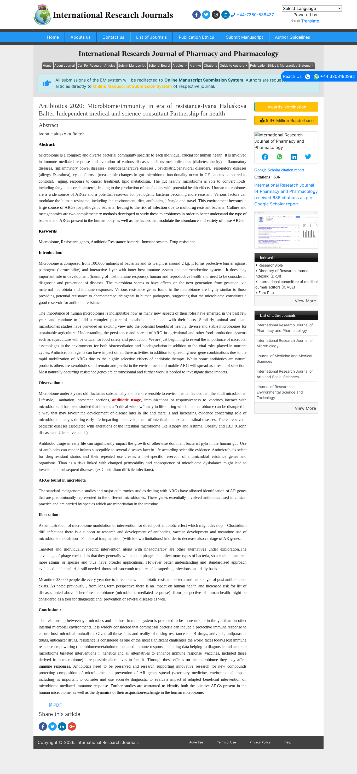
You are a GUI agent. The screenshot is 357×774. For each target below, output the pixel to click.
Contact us (113, 37)
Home (53, 37)
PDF (57, 705)
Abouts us (80, 37)
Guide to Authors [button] (232, 65)
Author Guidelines (292, 37)
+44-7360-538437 (254, 14)
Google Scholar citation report (279, 170)
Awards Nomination (287, 106)
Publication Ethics (196, 37)
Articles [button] (178, 65)
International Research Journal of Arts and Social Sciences (285, 374)
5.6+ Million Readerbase (289, 120)
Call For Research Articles (96, 65)
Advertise (196, 742)
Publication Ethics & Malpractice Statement (281, 65)
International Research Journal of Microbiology (285, 343)
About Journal (64, 65)
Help (287, 742)
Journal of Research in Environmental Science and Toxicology (280, 392)
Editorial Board (159, 65)
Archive (195, 65)
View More (305, 300)
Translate (310, 21)
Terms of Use (226, 742)
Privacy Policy (260, 742)
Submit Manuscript (244, 37)
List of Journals (151, 37)
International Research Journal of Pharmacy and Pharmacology (285, 328)
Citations (210, 65)
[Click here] (196, 14)
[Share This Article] (265, 157)
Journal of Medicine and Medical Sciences (284, 358)
